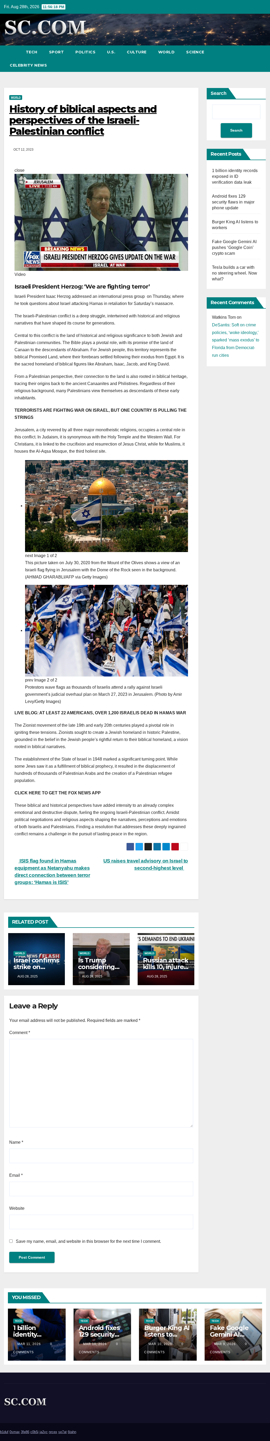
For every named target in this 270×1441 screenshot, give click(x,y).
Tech (31, 52)
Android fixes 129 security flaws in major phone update (233, 202)
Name (16, 1142)
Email (16, 1175)
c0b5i (34, 1432)
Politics (85, 52)
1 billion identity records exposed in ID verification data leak (235, 176)
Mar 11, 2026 (29, 1344)
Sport (56, 52)
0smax (14, 1432)
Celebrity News (28, 65)
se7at (62, 1432)
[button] (252, 58)
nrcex (53, 1432)
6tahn (72, 1432)
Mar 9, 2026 (225, 1344)
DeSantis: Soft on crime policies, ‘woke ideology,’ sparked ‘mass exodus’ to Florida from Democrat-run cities (235, 340)
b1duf (4, 1432)
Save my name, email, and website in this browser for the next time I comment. (88, 1241)
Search (218, 93)
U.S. (111, 52)
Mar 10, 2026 (95, 1344)
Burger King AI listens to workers (167, 1334)
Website (17, 1208)
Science (195, 52)
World (166, 52)
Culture (137, 52)
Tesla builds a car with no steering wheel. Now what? (234, 273)
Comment (19, 1032)
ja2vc (44, 1432)
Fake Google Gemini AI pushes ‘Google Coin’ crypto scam (234, 247)
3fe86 (25, 1432)
